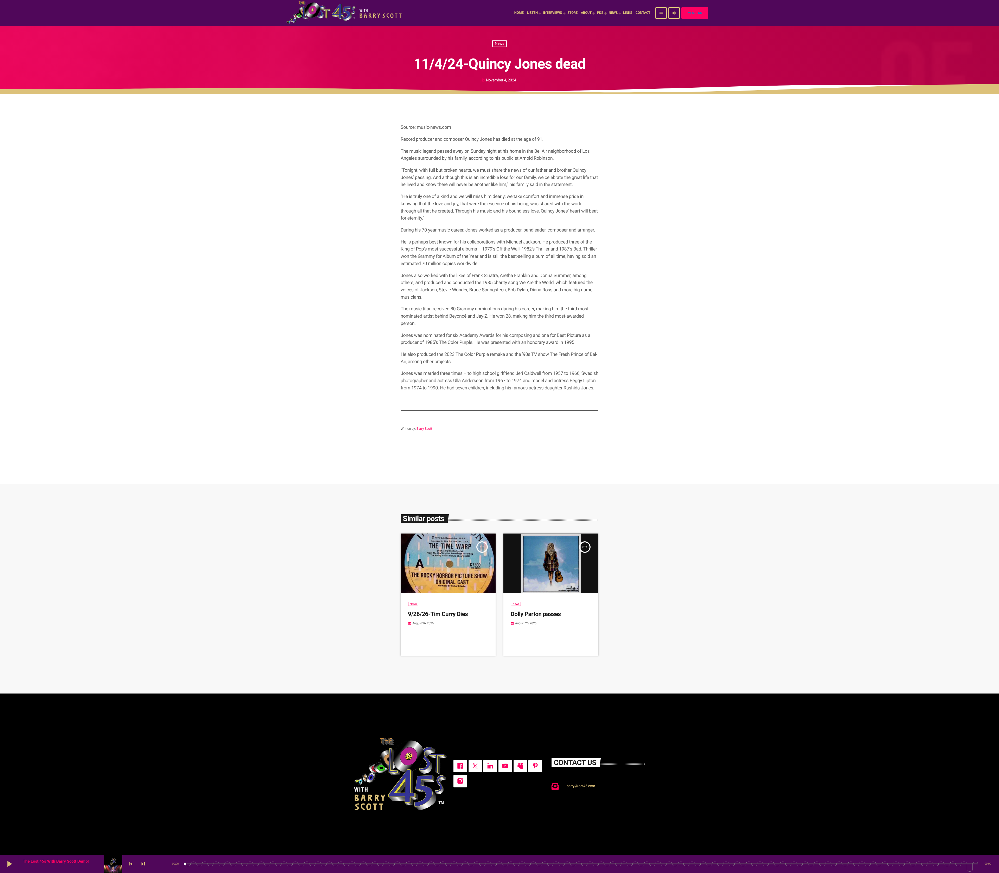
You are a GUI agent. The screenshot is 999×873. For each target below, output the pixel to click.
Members (695, 13)
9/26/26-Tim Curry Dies (438, 614)
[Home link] (344, 13)
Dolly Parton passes (536, 614)
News (499, 43)
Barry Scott (424, 429)
